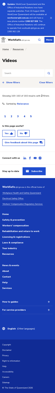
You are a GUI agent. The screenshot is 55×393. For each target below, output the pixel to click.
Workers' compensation (15, 225)
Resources (18, 49)
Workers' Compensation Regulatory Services (23, 204)
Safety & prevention (13, 219)
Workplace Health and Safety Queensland (22, 193)
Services (7, 288)
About (5, 271)
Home (6, 49)
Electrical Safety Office (13, 198)
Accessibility (7, 371)
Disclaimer (7, 350)
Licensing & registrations (16, 237)
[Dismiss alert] (51, 18)
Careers (5, 377)
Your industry (9, 248)
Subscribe (36, 171)
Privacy (5, 355)
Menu (49, 39)
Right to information (11, 361)
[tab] (25, 158)
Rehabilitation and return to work (20, 231)
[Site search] (49, 73)
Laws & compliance (12, 242)
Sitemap (6, 382)
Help (5, 282)
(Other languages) (21, 328)
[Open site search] (39, 40)
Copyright (6, 344)
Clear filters (46, 82)
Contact (6, 276)
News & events (10, 265)
